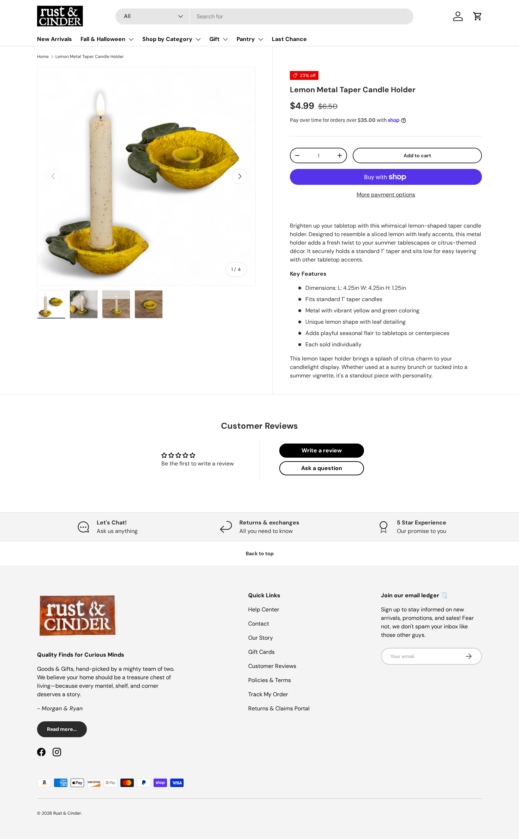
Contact (258, 623)
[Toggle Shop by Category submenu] (198, 39)
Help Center (263, 609)
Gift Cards (261, 652)
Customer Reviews (272, 666)
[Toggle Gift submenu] (225, 39)
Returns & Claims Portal (279, 708)
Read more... (62, 729)
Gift (214, 39)
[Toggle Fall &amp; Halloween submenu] (131, 39)
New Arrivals (54, 39)
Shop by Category (167, 39)
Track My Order (268, 694)
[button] (477, 16)
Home (43, 56)
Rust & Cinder (67, 813)
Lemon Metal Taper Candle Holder (89, 56)
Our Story (260, 637)
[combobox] (264, 16)
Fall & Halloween (102, 39)
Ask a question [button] (321, 468)
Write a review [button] (322, 450)
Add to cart (417, 155)
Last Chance (289, 39)
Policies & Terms (269, 680)
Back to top (260, 553)
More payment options (386, 194)
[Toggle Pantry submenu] (260, 39)
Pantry (246, 39)
